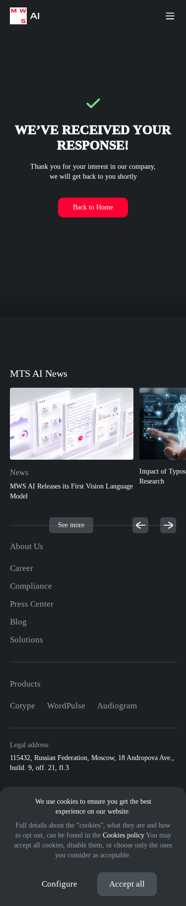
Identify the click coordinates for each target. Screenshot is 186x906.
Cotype (22, 705)
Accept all (127, 884)
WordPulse (66, 705)
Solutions (26, 639)
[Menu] (170, 16)
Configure (59, 884)
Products (25, 684)
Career (21, 568)
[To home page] (30, 15)
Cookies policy (123, 835)
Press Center (32, 604)
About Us (26, 546)
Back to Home (93, 207)
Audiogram (117, 705)
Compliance (31, 586)
